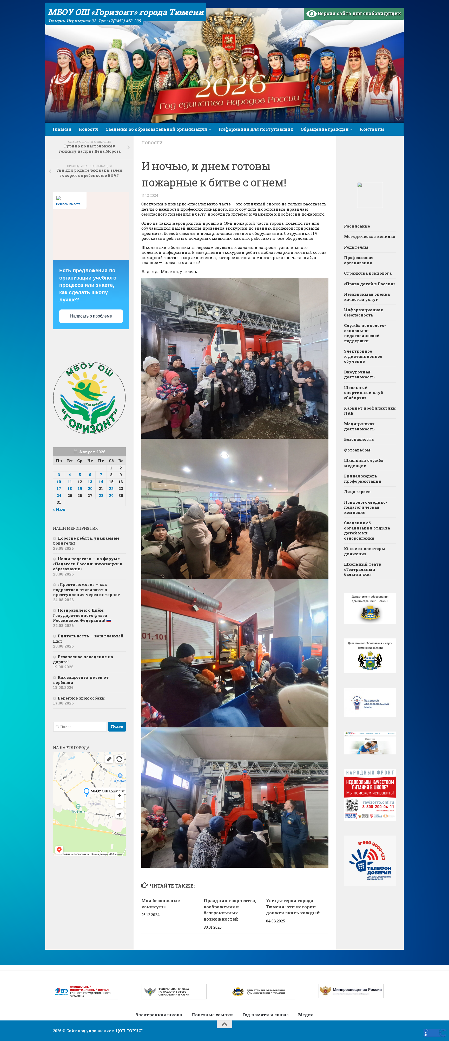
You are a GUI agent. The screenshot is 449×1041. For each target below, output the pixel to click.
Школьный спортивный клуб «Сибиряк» (363, 392)
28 (101, 495)
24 (59, 495)
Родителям (356, 247)
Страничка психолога (368, 273)
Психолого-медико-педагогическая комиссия (365, 507)
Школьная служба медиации (363, 463)
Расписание (357, 226)
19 (80, 488)
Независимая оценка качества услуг (367, 297)
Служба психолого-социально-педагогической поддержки (365, 333)
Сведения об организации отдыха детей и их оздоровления (367, 530)
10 (59, 481)
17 (59, 488)
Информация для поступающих (256, 129)
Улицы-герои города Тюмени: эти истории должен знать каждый (293, 907)
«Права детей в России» (369, 283)
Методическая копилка (369, 236)
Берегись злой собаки (81, 698)
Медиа (306, 1014)
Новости (88, 129)
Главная (62, 129)
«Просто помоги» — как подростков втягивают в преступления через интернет (86, 589)
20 (90, 488)
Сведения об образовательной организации (156, 129)
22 (111, 488)
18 (70, 488)
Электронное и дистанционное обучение (363, 356)
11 (70, 481)
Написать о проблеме (91, 316)
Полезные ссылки (212, 1014)
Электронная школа (158, 1014)
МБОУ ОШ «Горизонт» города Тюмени (125, 11)
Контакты (372, 129)
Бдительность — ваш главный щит (88, 638)
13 (90, 481)
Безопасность (359, 439)
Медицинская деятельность (359, 426)
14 (101, 481)
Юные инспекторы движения (364, 551)
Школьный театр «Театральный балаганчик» (362, 569)
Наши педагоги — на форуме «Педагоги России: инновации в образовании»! (87, 563)
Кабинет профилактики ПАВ (370, 410)
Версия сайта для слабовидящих (359, 13)
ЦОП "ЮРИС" (129, 1030)
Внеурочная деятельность (359, 374)
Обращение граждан (325, 129)
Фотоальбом (357, 449)
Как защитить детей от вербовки (81, 680)
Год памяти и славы (265, 1014)
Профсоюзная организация (359, 260)
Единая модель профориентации (362, 478)
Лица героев (357, 491)
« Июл (59, 509)
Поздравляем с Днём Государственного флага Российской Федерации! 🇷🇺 (82, 615)
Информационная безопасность (363, 312)
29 (111, 495)
